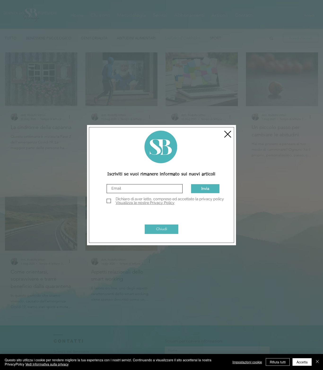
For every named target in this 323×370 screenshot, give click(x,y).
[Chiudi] (317, 362)
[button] (227, 134)
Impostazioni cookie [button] (247, 362)
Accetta (302, 362)
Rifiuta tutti (278, 362)
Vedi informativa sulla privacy (47, 364)
